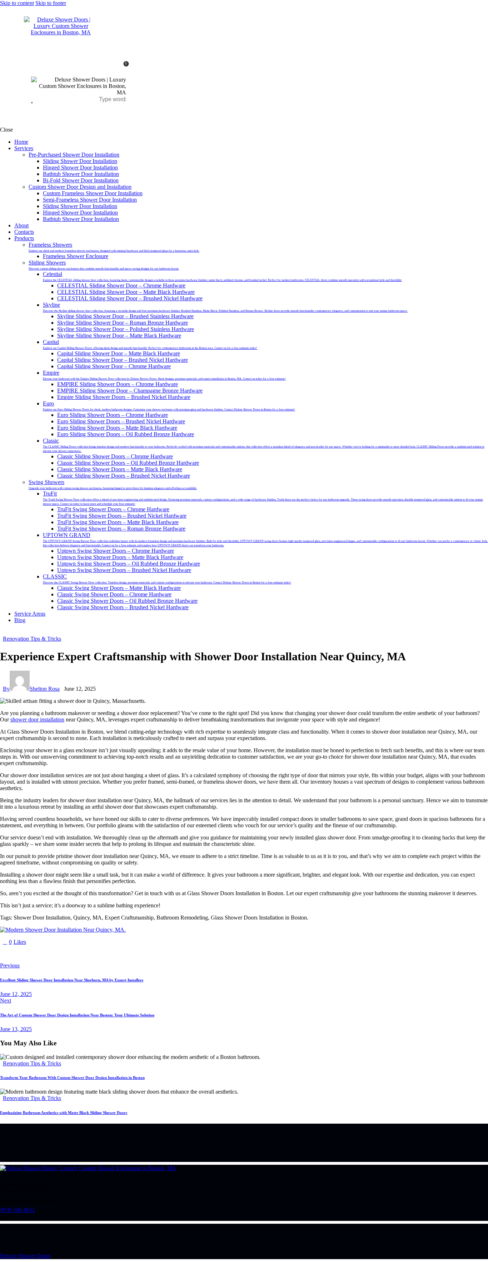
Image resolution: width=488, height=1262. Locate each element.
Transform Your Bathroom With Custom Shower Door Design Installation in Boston (72, 1077)
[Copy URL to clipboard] (68, 953)
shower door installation (37, 719)
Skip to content (17, 3)
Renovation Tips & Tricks (32, 639)
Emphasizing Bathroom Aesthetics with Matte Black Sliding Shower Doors (63, 1112)
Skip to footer (50, 3)
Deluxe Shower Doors (25, 1256)
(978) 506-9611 (17, 1210)
